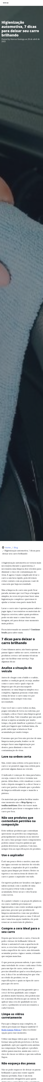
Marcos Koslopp (17, 39)
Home (8, 547)
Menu (5, 3)
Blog (16, 547)
